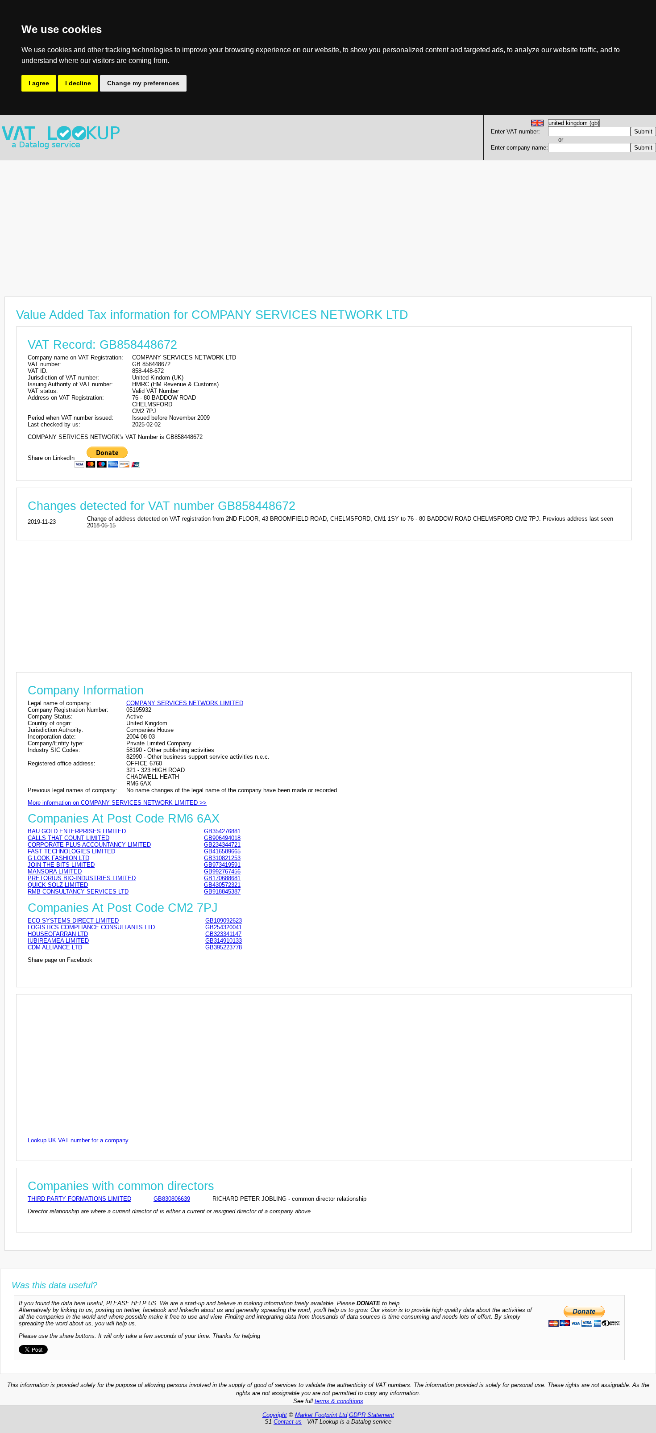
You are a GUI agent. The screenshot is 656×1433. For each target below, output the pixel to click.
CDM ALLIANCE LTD (55, 947)
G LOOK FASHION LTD (58, 858)
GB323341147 (223, 934)
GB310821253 (222, 858)
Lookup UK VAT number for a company (78, 1140)
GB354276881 (222, 831)
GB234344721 (222, 844)
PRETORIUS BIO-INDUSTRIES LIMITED (82, 878)
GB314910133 (223, 940)
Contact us (288, 1421)
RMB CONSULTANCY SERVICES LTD (78, 891)
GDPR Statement (371, 1415)
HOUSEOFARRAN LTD (58, 934)
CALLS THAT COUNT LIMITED (68, 838)
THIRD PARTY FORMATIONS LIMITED (79, 1198)
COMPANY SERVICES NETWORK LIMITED (184, 703)
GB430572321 (222, 885)
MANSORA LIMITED (55, 871)
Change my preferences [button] (143, 83)
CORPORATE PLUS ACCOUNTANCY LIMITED (89, 844)
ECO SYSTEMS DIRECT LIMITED (73, 920)
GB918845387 (222, 891)
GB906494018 (222, 838)
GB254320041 (223, 927)
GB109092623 (223, 920)
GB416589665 (222, 851)
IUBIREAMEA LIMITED (58, 940)
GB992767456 (222, 871)
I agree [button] (39, 83)
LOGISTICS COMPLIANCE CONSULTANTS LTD (91, 927)
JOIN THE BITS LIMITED (61, 864)
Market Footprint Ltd (321, 1415)
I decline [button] (78, 83)
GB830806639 (172, 1198)
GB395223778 (223, 947)
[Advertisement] (268, 222)
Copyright (274, 1415)
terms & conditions (339, 1401)
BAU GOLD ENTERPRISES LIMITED (77, 831)
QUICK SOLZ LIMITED (58, 885)
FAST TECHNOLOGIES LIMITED (71, 851)
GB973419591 (222, 864)
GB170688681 (222, 878)
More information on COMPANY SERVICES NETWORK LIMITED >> (117, 802)
